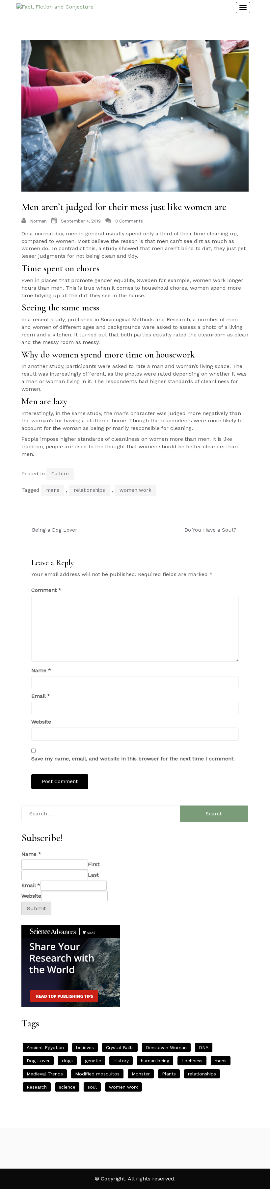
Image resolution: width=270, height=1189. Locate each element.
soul (92, 1087)
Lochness (191, 1060)
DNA (203, 1047)
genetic (93, 1060)
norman (38, 221)
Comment (46, 590)
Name (41, 670)
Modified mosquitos (97, 1073)
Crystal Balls (120, 1047)
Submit (36, 908)
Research (37, 1087)
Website (41, 722)
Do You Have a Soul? (210, 530)
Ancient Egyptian (45, 1047)
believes (85, 1047)
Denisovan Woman (166, 1047)
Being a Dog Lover (54, 530)
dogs (67, 1060)
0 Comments (129, 221)
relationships (89, 490)
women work (135, 490)
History (121, 1060)
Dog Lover (38, 1060)
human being (155, 1060)
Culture (60, 474)
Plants (169, 1073)
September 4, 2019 (81, 221)
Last (93, 875)
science (67, 1087)
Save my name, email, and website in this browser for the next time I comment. (133, 758)
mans (52, 490)
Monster (141, 1073)
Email (40, 696)
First (93, 864)
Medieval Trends (45, 1073)
